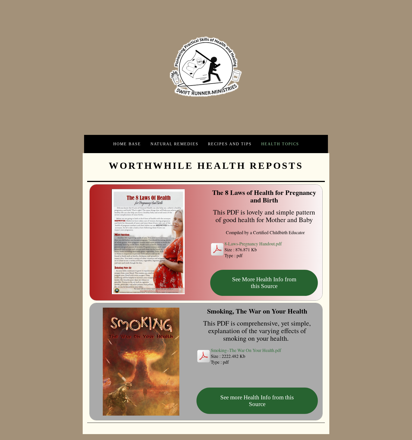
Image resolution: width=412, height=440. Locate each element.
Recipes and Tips (230, 144)
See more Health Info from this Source (257, 400)
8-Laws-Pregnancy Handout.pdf (253, 244)
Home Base (127, 144)
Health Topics (280, 144)
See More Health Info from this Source (264, 282)
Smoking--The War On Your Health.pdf (246, 350)
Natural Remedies (174, 144)
